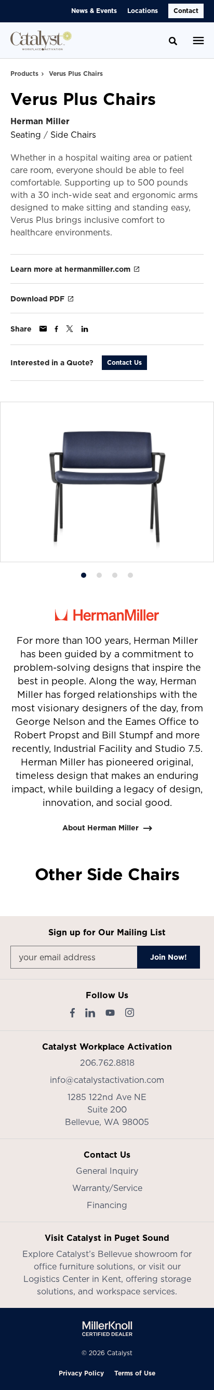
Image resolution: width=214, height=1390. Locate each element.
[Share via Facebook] (56, 329)
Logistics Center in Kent (72, 1279)
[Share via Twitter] (69, 328)
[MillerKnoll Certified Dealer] (107, 1328)
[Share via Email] (43, 329)
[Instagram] (129, 1012)
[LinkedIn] (90, 1012)
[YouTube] (110, 1013)
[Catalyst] (41, 40)
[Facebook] (72, 1012)
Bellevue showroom (138, 1254)
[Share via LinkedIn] (84, 329)
